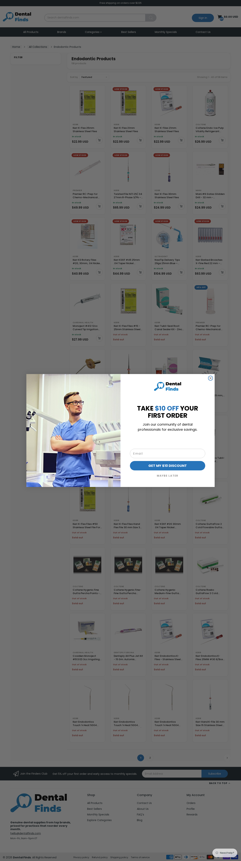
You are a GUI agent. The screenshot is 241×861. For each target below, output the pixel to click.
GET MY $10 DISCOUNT (167, 465)
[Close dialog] (210, 378)
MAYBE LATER (167, 476)
